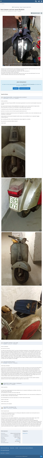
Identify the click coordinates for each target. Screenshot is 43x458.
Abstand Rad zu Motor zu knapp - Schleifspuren (13, 383)
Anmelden (16, 88)
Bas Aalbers (5, 362)
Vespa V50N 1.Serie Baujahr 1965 (10, 407)
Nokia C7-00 (18, 439)
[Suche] (36, 1)
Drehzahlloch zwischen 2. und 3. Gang (11, 342)
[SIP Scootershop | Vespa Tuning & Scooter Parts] (21, 7)
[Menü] (41, 1)
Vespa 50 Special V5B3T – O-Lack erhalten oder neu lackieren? (15, 97)
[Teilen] (41, 13)
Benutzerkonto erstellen (24, 88)
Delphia (5, 408)
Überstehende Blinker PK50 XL (9, 361)
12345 (4, 384)
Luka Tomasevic (6, 98)
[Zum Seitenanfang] (41, 456)
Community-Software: (21, 456)
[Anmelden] (39, 1)
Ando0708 (5, 343)
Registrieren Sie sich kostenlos (28, 84)
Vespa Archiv (25, 433)
